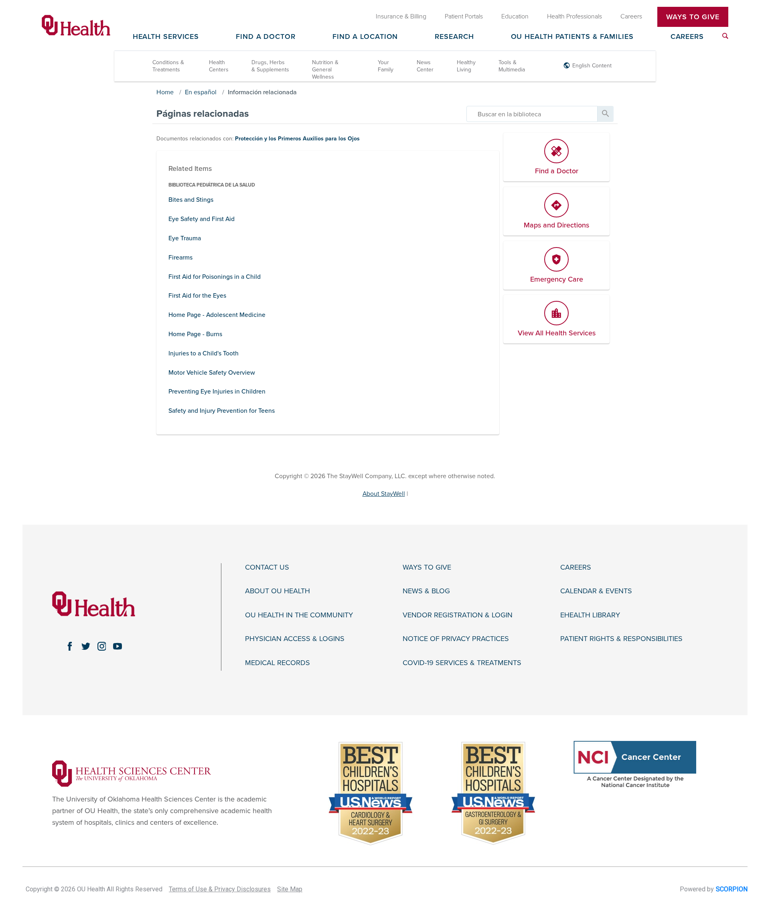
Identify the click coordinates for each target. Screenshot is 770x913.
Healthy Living (466, 66)
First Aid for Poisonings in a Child (214, 276)
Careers (687, 37)
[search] (532, 114)
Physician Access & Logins (294, 639)
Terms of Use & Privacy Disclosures (220, 889)
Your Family (385, 66)
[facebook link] (70, 646)
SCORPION (732, 889)
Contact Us (267, 567)
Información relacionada (262, 92)
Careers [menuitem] (631, 16)
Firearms (180, 257)
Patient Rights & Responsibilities (621, 639)
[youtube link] (117, 646)
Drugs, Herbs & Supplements (270, 66)
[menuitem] (725, 36)
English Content (592, 65)
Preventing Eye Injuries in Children (216, 391)
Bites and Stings (190, 199)
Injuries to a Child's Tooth (203, 353)
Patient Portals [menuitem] (464, 16)
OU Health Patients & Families (572, 37)
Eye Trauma (184, 238)
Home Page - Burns (195, 334)
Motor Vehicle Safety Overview (211, 372)
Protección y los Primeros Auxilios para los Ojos (297, 138)
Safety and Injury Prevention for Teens (221, 410)
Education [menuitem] (515, 16)
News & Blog (426, 591)
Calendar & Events (596, 591)
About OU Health (277, 591)
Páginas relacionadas (202, 114)
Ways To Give (692, 16)
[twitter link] (86, 646)
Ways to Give (427, 567)
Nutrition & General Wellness (325, 69)
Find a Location (365, 37)
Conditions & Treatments (168, 66)
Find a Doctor (266, 37)
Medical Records (277, 663)
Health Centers (219, 66)
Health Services (166, 37)
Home (165, 92)
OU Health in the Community (299, 615)
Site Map (289, 889)
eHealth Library (590, 615)
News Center (425, 66)
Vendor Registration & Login (458, 615)
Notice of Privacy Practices (456, 639)
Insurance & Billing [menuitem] (401, 16)
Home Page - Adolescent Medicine (216, 315)
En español (201, 92)
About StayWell (384, 493)
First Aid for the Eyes (197, 295)
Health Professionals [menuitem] (574, 16)
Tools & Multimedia (511, 66)
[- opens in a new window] (131, 773)
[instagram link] (102, 646)
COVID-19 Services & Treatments (462, 663)
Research (454, 37)
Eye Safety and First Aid (201, 219)
